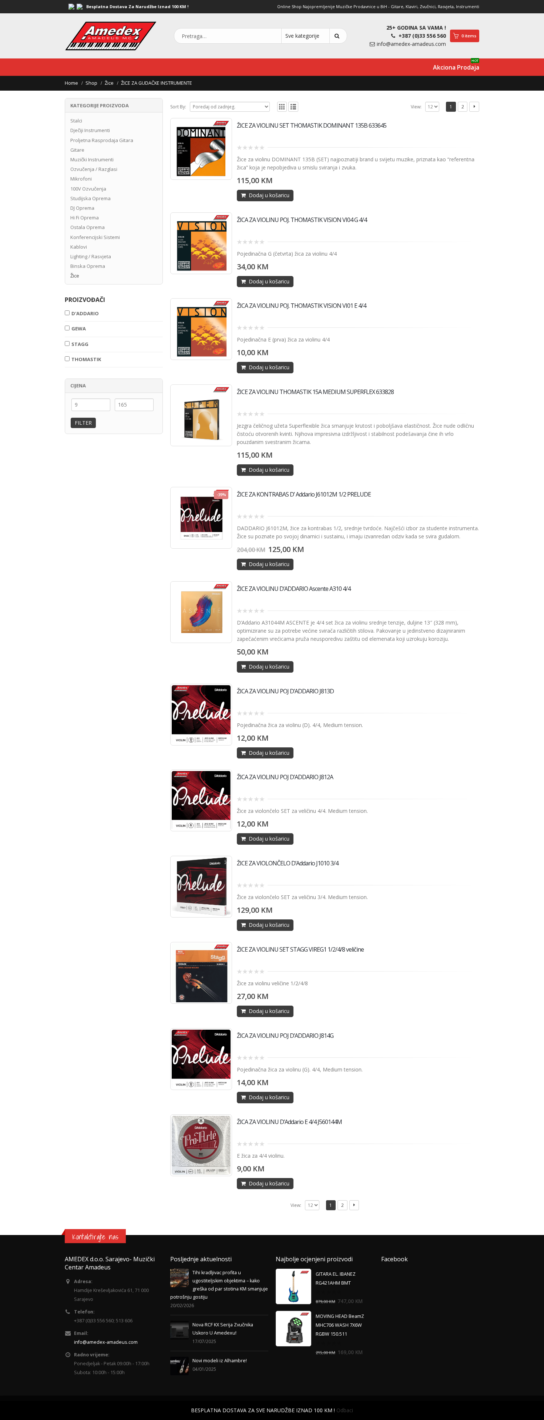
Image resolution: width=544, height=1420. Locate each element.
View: (416, 107)
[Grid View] (282, 107)
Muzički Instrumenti (92, 159)
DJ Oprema (82, 208)
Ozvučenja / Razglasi (93, 169)
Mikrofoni (81, 178)
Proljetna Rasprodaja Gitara (101, 140)
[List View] (293, 107)
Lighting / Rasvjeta (90, 256)
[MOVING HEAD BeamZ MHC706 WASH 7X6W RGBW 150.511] (293, 1328)
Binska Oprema (87, 266)
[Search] (338, 35)
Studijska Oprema (90, 198)
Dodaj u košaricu (269, 195)
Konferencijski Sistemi (95, 237)
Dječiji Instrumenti (90, 130)
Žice (74, 275)
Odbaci (344, 1410)
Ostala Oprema (87, 227)
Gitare (77, 150)
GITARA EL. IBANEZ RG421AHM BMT (336, 1278)
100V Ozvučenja (88, 188)
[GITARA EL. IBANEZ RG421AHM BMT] (293, 1286)
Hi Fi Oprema (84, 217)
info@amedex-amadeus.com (411, 43)
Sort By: (178, 107)
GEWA (78, 328)
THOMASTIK (86, 359)
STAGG (79, 344)
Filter (83, 422)
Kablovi (78, 246)
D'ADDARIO (85, 313)
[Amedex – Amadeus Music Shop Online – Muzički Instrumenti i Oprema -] (111, 36)
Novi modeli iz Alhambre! (219, 1360)
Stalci (76, 120)
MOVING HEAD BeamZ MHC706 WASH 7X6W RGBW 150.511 (340, 1325)
